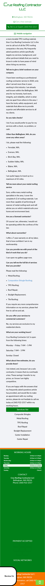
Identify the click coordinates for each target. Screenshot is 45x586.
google (22, 565)
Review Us (9, 576)
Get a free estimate (23, 22)
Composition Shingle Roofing (20, 281)
